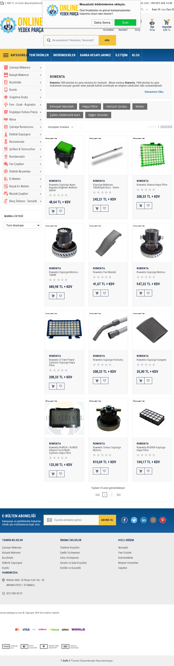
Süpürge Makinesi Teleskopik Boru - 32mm (106, 186)
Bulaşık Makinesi (25, 75)
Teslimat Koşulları (70, 547)
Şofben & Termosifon (25, 149)
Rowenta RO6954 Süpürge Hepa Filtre (151, 448)
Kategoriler (19, 55)
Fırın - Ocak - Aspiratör (25, 104)
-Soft (65, 660)
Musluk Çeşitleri (25, 193)
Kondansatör (25, 156)
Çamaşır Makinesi (25, 67)
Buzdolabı (25, 82)
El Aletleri (25, 179)
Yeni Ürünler (39, 55)
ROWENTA (55, 180)
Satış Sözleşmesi (69, 557)
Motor (140, 106)
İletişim (121, 55)
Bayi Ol (156, 9)
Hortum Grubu (116, 106)
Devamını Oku (154, 92)
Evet (125, 22)
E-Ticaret (74, 660)
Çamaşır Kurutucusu (25, 127)
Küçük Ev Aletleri (25, 186)
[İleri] (118, 494)
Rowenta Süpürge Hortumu (108, 359)
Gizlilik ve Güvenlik (70, 567)
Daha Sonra (102, 22)
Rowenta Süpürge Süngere (151, 359)
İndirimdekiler (64, 55)
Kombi (25, 89)
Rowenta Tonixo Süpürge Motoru (107, 448)
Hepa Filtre (90, 106)
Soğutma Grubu (25, 97)
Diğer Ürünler (98, 115)
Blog (136, 55)
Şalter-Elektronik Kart (65, 115)
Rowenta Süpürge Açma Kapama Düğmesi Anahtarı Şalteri (63, 187)
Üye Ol (170, 9)
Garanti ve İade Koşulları (73, 562)
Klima (25, 119)
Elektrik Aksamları (25, 171)
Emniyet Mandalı (62, 106)
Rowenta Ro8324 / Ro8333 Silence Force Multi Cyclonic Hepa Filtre (63, 450)
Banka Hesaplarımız (95, 55)
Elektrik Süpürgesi (25, 134)
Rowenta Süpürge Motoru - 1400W (64, 273)
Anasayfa (123, 547)
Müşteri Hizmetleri (128, 562)
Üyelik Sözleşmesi (70, 552)
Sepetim (122, 567)
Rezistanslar (25, 141)
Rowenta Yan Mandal (104, 272)
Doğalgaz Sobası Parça (25, 112)
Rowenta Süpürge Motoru (151, 272)
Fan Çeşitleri (25, 164)
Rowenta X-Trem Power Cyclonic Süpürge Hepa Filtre (62, 362)
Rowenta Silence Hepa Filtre (152, 184)
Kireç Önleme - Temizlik (25, 201)
